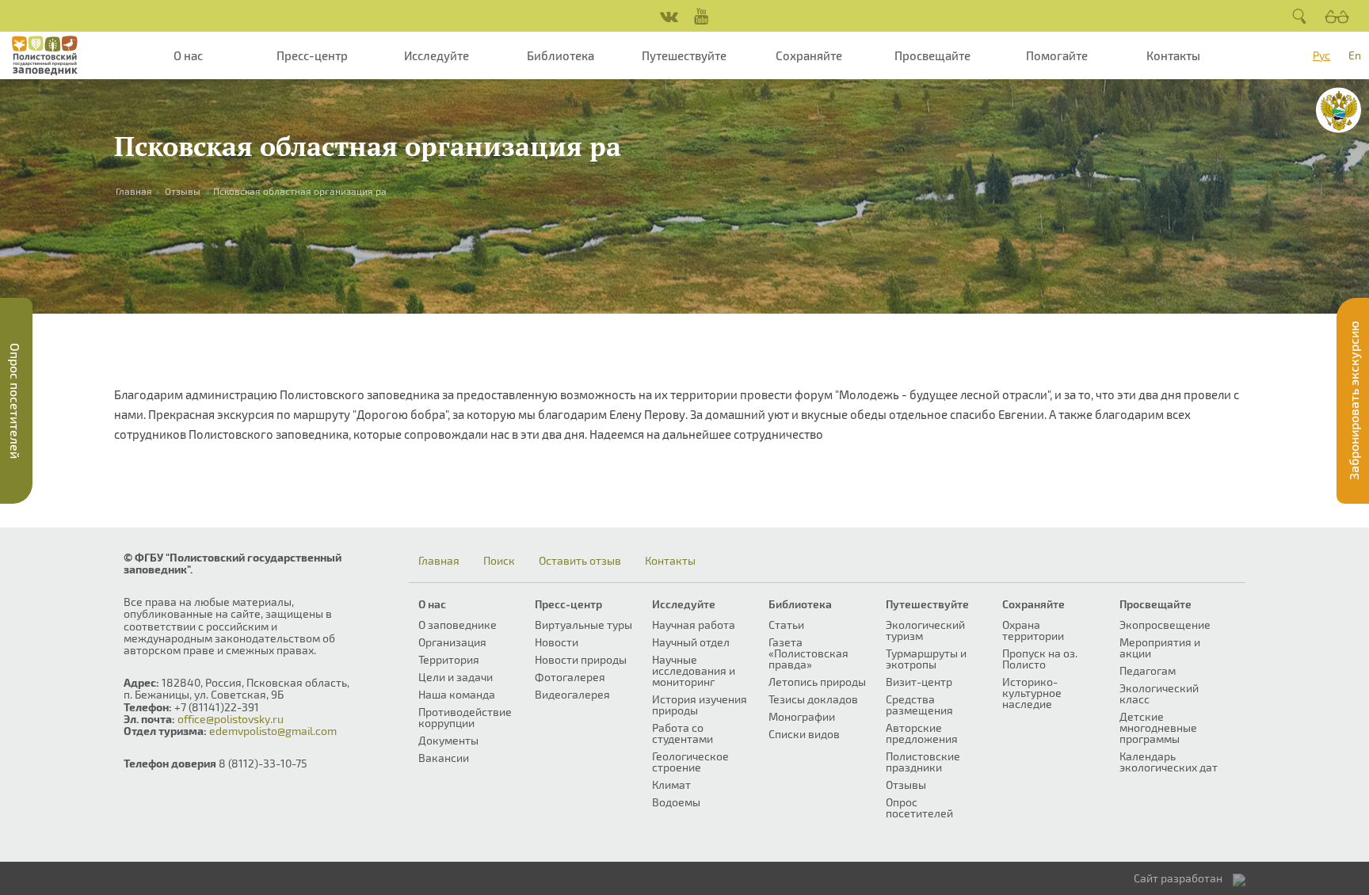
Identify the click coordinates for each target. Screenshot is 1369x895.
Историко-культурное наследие (1032, 692)
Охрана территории (1033, 630)
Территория (448, 659)
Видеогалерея (572, 694)
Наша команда (456, 694)
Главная (439, 560)
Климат (671, 784)
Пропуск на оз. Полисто (1039, 658)
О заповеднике (457, 624)
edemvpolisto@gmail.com (273, 730)
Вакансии (443, 757)
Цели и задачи (455, 677)
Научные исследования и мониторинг (693, 670)
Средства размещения (919, 704)
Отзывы (182, 190)
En (1354, 55)
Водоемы (676, 802)
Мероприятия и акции (1159, 647)
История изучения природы (699, 704)
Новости (556, 642)
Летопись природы (817, 681)
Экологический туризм (925, 630)
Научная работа (693, 624)
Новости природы (581, 659)
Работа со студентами (682, 733)
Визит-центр (919, 681)
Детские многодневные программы (1158, 727)
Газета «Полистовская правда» (808, 653)
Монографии (801, 716)
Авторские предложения (922, 733)
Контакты (1173, 55)
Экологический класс (1159, 693)
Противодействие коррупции (465, 717)
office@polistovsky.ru (230, 719)
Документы (448, 740)
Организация (452, 642)
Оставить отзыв (580, 560)
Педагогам (1147, 670)
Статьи (786, 624)
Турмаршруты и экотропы (926, 658)
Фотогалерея (570, 677)
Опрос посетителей (919, 807)
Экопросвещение (1165, 624)
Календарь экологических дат (1168, 761)
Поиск (499, 560)
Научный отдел (691, 642)
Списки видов (804, 734)
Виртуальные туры (583, 624)
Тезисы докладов (813, 699)
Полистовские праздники (923, 761)
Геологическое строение (690, 761)
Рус (1321, 55)
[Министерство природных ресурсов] (1338, 110)
